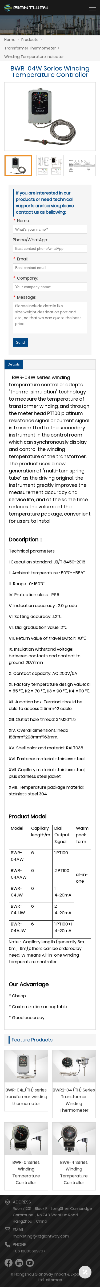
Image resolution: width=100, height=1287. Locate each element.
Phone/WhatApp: (30, 240)
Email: (20, 259)
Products (29, 39)
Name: (21, 221)
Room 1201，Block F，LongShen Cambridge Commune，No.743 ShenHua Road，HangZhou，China (52, 1215)
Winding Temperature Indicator (34, 56)
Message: (24, 297)
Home (9, 39)
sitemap (54, 1279)
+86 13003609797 (29, 1251)
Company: (25, 278)
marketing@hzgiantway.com (41, 1236)
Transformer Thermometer (30, 48)
